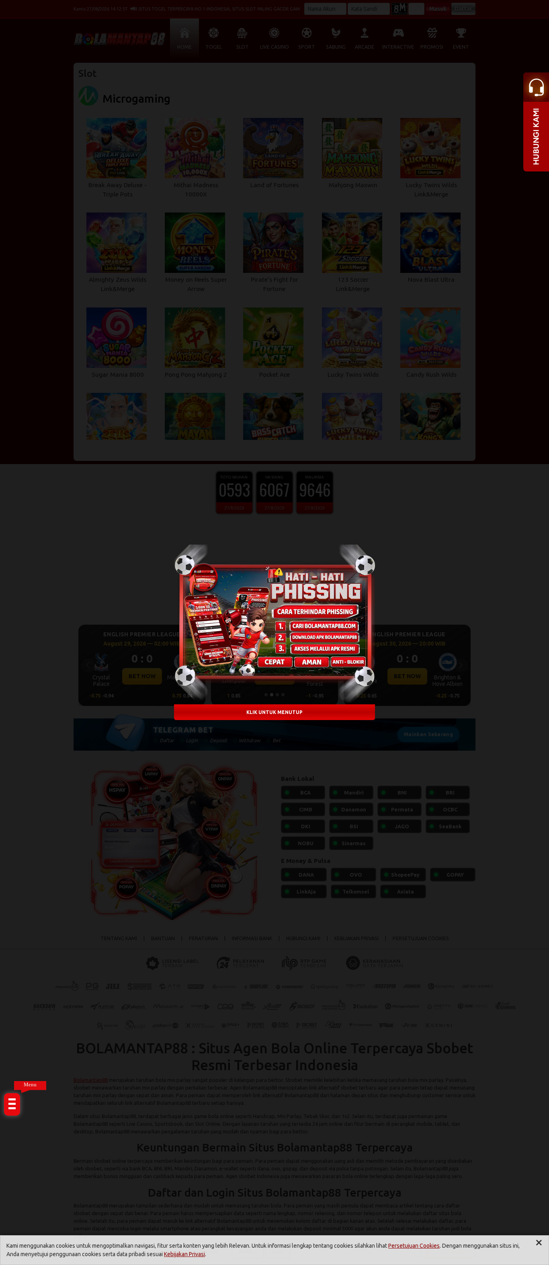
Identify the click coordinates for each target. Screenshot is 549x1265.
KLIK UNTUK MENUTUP (274, 712)
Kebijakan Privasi (184, 1254)
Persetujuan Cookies (414, 1245)
